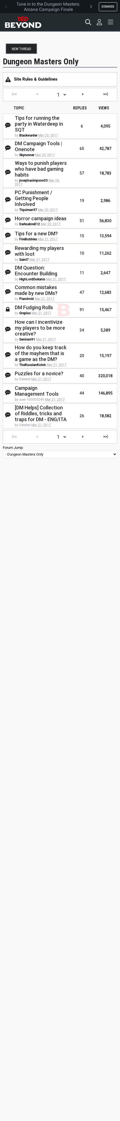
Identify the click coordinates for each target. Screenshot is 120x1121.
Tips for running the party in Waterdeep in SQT (39, 124)
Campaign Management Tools (37, 391)
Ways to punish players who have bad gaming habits (41, 169)
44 (82, 393)
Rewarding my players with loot (39, 251)
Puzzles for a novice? (39, 373)
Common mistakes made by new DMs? (36, 290)
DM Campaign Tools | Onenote (38, 146)
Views (104, 108)
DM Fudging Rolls (34, 307)
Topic (19, 108)
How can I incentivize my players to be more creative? (40, 328)
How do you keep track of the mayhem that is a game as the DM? (40, 353)
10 (82, 253)
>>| (105, 94)
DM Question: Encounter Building (36, 270)
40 (82, 376)
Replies (80, 108)
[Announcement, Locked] (8, 79)
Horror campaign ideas (40, 218)
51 (82, 221)
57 (82, 173)
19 (82, 200)
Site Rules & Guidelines (35, 79)
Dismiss (108, 6)
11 (82, 273)
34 (82, 330)
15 (82, 236)
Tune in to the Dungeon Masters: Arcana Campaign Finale (48, 6)
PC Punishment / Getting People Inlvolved (33, 198)
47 (82, 292)
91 (82, 310)
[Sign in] (99, 22)
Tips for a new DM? (36, 233)
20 (82, 355)
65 (82, 148)
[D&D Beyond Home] (22, 22)
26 (82, 416)
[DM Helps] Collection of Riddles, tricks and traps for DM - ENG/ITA (41, 413)
